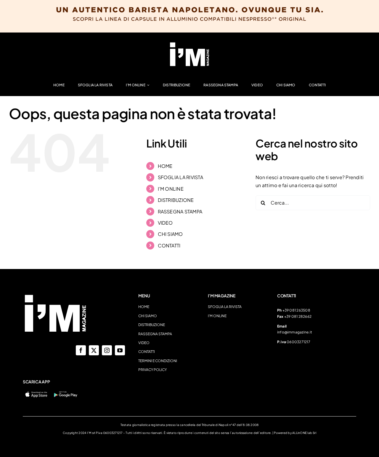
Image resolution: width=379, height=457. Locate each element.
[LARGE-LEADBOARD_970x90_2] (189, 43)
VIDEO (165, 223)
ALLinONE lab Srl (304, 433)
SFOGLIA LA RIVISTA (180, 177)
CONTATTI (169, 245)
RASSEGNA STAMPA (180, 211)
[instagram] (107, 350)
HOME (165, 166)
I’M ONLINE (171, 189)
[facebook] (81, 350)
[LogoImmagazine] (55, 295)
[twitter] (94, 350)
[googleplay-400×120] (65, 392)
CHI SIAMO (170, 234)
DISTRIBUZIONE (176, 200)
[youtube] (120, 350)
